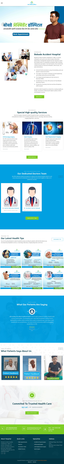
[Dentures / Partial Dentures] (60, 272)
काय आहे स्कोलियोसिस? (7, 286)
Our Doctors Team (22, 446)
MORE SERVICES (32, 157)
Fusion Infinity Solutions (42, 460)
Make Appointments (22, 442)
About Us (20, 444)
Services (34, 462)
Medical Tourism (21, 449)
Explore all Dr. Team (32, 218)
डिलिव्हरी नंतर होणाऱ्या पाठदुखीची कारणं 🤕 (51, 285)
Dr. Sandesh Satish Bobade (32, 208)
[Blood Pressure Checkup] (39, 272)
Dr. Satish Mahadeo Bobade (10, 208)
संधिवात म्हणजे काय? (49, 265)
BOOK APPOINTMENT (32, 413)
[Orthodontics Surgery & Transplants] (60, 251)
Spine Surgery (28, 137)
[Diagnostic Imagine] (39, 251)
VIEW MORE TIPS (57, 239)
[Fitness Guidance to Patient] (18, 251)
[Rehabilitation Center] (18, 272)
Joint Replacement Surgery (53, 137)
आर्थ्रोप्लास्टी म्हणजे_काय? (29, 265)
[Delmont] (32, 3)
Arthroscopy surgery (9, 137)
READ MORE (5, 149)
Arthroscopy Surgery (38, 444)
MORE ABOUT (39, 96)
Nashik (32, 330)
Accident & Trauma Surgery (40, 442)
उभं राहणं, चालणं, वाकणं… (28, 286)
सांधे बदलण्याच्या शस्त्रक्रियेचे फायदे (10, 265)
